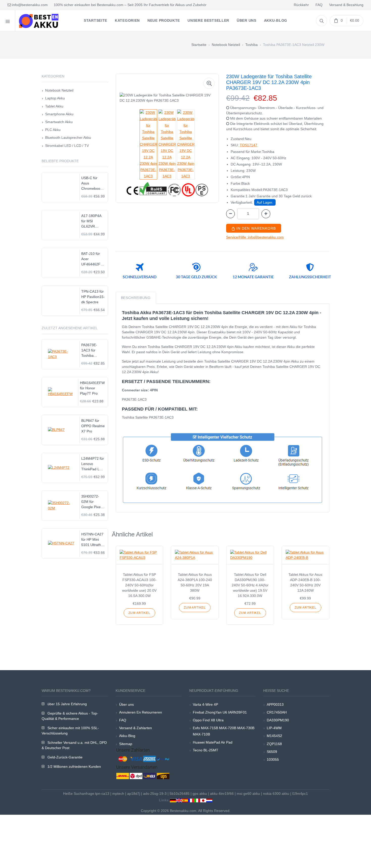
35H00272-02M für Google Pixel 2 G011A (92, 502)
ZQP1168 (274, 744)
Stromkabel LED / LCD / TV (67, 146)
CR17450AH (277, 712)
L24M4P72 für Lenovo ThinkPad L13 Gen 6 (92, 464)
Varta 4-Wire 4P (205, 704)
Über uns (126, 704)
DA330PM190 (278, 720)
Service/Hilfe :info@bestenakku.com (255, 237)
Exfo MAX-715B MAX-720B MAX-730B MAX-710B (223, 731)
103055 (273, 759)
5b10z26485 (180, 794)
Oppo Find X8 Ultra (208, 720)
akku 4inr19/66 (222, 794)
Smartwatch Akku (59, 122)
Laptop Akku (55, 98)
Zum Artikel (139, 613)
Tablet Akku (54, 106)
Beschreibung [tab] (136, 298)
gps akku (200, 794)
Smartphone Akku (59, 114)
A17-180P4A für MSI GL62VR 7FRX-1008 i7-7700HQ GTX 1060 (93, 221)
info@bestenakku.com (29, 5)
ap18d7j (133, 794)
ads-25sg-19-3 (155, 794)
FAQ (319, 5)
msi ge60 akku (248, 794)
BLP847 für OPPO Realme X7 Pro (93, 426)
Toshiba (251, 45)
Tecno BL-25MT (205, 750)
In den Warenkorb (255, 228)
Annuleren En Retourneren (140, 712)
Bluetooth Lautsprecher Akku (68, 137)
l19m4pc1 (300, 794)
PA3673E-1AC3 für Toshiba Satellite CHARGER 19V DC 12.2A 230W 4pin (92, 350)
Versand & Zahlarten (135, 728)
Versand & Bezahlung (346, 5)
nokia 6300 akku (276, 794)
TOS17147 (248, 145)
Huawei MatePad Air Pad (212, 742)
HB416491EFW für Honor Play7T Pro (92, 388)
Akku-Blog (127, 736)
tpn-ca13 (102, 794)
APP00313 (275, 704)
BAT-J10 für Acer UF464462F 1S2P (90, 259)
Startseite (198, 45)
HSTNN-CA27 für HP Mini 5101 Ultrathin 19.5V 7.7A (92, 540)
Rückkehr (301, 5)
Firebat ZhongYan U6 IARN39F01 (220, 712)
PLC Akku (53, 130)
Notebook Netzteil (226, 45)
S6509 (272, 752)
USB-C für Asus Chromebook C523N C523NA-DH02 (91, 183)
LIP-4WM (274, 728)
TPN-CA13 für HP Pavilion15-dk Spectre (93, 296)
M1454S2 (274, 736)
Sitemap (125, 744)
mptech (118, 794)
